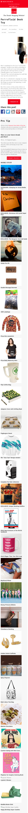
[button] (7, 1)
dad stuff (4, 29)
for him (21, 29)
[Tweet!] (8, 112)
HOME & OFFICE (13, 25)
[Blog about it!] (23, 112)
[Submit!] (13, 112)
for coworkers (13, 29)
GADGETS (5, 25)
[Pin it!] (18, 112)
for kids (4, 32)
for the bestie (12, 32)
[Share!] (3, 112)
